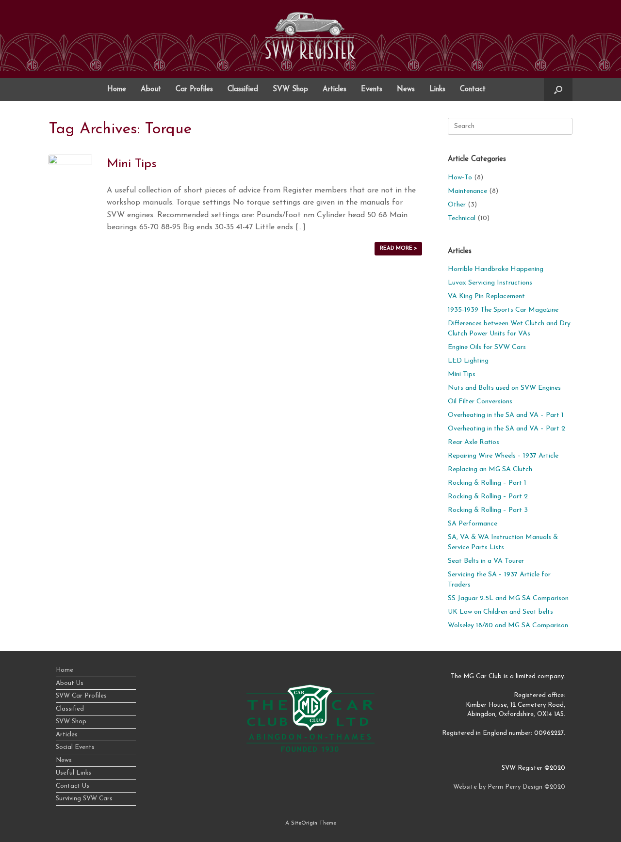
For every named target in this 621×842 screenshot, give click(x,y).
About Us (69, 683)
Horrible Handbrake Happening (495, 269)
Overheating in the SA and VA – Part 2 (506, 428)
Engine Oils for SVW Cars (487, 347)
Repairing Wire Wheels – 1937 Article (503, 456)
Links (437, 89)
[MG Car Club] (310, 750)
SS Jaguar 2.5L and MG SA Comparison (508, 598)
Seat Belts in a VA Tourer (486, 561)
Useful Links (73, 773)
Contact (473, 89)
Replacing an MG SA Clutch (490, 469)
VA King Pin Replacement (486, 296)
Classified (243, 89)
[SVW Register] (310, 35)
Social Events (75, 747)
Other (457, 204)
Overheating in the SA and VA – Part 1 (506, 415)
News (406, 89)
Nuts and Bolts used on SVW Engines (504, 388)
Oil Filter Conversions (480, 401)
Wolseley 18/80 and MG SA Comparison (508, 625)
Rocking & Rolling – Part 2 (488, 496)
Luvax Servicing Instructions (490, 282)
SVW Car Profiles (81, 696)
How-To (460, 177)
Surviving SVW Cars (84, 798)
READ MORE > (398, 248)
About (151, 89)
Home (116, 89)
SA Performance (472, 523)
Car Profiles (194, 89)
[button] (558, 89)
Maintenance (467, 191)
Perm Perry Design (515, 787)
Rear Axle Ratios (473, 442)
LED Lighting (468, 361)
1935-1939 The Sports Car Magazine (503, 310)
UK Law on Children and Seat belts (500, 612)
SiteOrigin (304, 823)
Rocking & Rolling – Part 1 (487, 483)
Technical (461, 218)
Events (371, 89)
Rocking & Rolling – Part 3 (488, 510)
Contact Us (72, 786)
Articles (334, 89)
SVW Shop (290, 89)
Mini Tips (132, 164)
